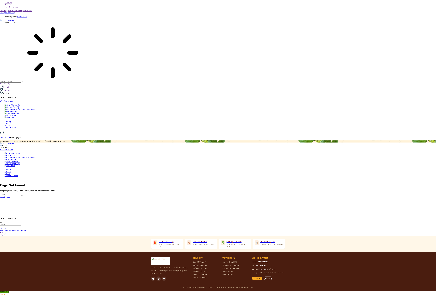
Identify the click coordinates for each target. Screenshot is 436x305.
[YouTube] (164, 278)
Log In (2, 235)
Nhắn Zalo (268, 278)
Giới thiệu (8, 3)
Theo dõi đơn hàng (11, 7)
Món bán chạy (5, 83)
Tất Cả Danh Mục (6, 101)
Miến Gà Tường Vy (200, 268)
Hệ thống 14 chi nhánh (230, 265)
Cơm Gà (15, 107)
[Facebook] (153, 278)
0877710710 (4, 228)
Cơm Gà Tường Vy (200, 262)
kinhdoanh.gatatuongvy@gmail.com (13, 230)
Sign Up (3, 232)
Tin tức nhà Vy (227, 271)
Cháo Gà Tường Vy (200, 265)
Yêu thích (8, 5)
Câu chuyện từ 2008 (229, 262)
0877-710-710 (5, 138)
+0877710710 (22, 17)
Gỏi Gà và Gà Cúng (200, 274)
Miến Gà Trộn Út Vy (12, 115)
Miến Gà (16, 113)
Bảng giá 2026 (227, 274)
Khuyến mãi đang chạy (230, 268)
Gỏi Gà (14, 111)
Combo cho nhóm (199, 277)
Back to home (5, 197)
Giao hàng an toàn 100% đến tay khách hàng (16, 11)
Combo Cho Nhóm (27, 109)
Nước (12, 117)
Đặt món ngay (257, 278)
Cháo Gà (16, 105)
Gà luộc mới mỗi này (7, 13)
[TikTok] (158, 278)
